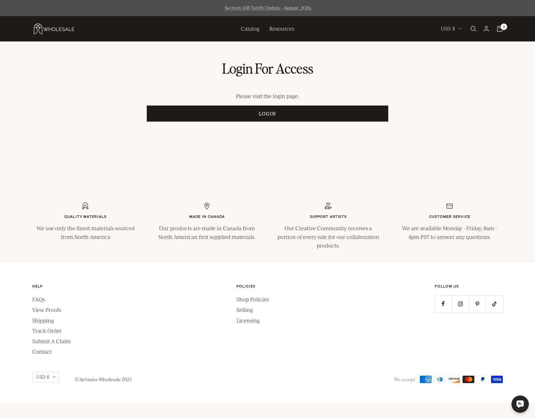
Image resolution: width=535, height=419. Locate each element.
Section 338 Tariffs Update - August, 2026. (268, 8)
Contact (42, 351)
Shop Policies (253, 299)
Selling (245, 310)
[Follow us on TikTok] (494, 303)
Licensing (248, 320)
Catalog (250, 28)
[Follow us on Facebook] (443, 303)
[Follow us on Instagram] (460, 303)
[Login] (486, 28)
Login (267, 113)
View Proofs (46, 310)
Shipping (43, 320)
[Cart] (500, 29)
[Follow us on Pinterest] (477, 303)
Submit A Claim (51, 341)
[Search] (473, 29)
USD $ (448, 28)
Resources (281, 28)
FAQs (38, 299)
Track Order (47, 330)
